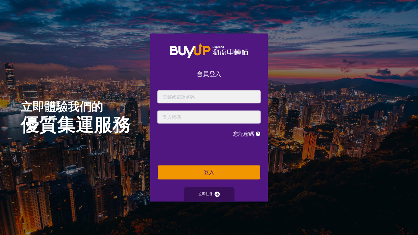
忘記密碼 (244, 133)
